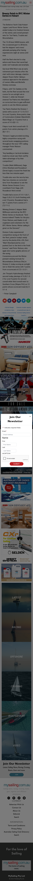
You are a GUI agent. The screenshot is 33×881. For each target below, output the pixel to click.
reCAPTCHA (6, 453)
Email (4, 431)
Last (3, 447)
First (3, 441)
